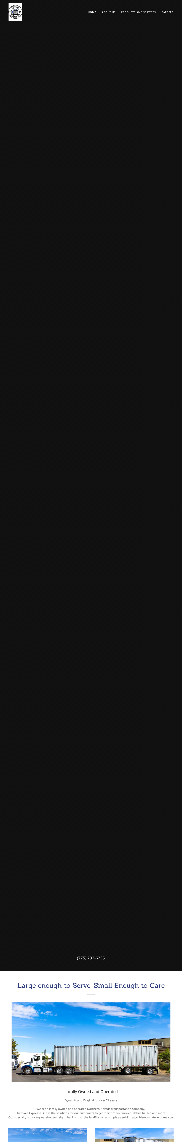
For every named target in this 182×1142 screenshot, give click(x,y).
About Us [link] (109, 12)
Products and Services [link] (138, 12)
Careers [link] (167, 12)
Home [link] (92, 12)
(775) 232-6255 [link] (91, 957)
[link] (15, 11)
